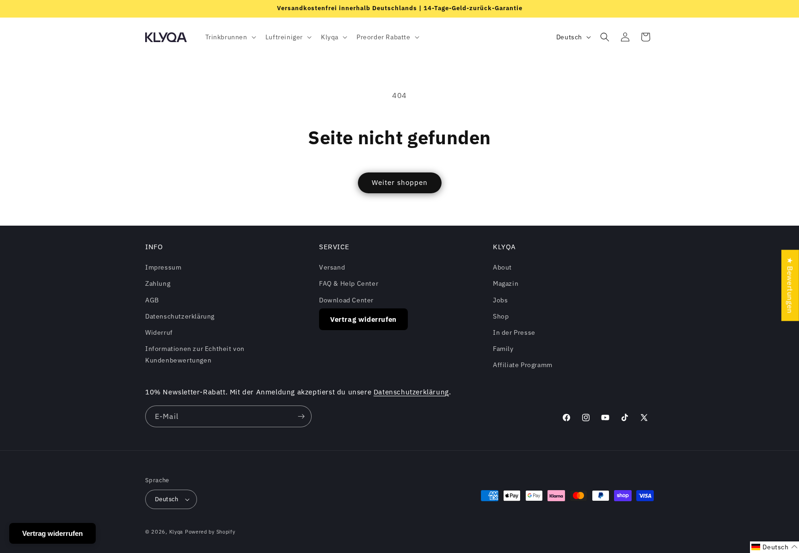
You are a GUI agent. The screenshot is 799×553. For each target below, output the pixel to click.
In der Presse (514, 332)
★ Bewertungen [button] (790, 285)
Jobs (500, 300)
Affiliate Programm (523, 365)
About (502, 267)
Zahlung (157, 283)
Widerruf (159, 332)
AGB (152, 300)
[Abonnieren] (301, 416)
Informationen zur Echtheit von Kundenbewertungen (195, 354)
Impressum (163, 267)
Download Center (346, 300)
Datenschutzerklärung (180, 316)
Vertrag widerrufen (363, 319)
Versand (332, 267)
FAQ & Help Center (348, 283)
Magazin (505, 283)
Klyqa (176, 531)
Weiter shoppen (400, 182)
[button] (230, 37)
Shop (501, 316)
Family (503, 348)
